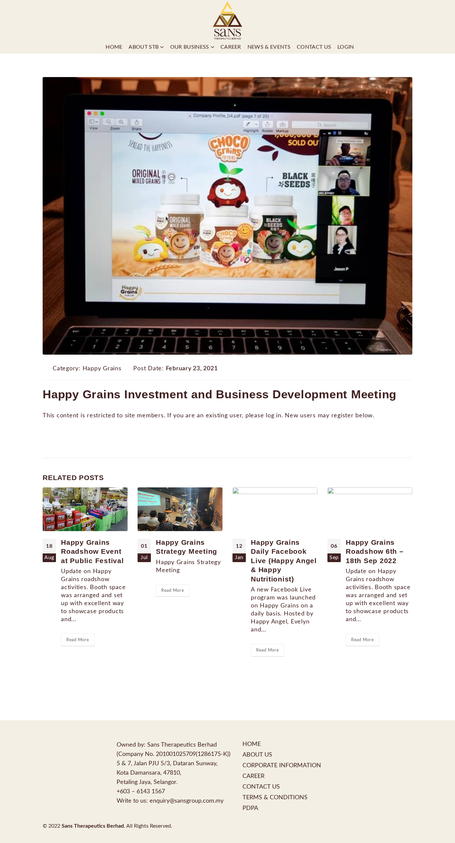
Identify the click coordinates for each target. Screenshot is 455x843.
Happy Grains (102, 368)
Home (114, 47)
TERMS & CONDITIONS (274, 797)
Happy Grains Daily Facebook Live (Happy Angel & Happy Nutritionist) (284, 560)
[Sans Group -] (227, 20)
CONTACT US (261, 787)
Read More (77, 640)
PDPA (250, 808)
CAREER (253, 776)
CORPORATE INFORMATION (281, 765)
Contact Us (314, 47)
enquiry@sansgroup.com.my (187, 801)
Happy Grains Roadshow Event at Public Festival (92, 551)
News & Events (268, 47)
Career (231, 47)
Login (345, 47)
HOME (251, 744)
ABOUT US (257, 755)
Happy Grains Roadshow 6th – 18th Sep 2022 (375, 551)
